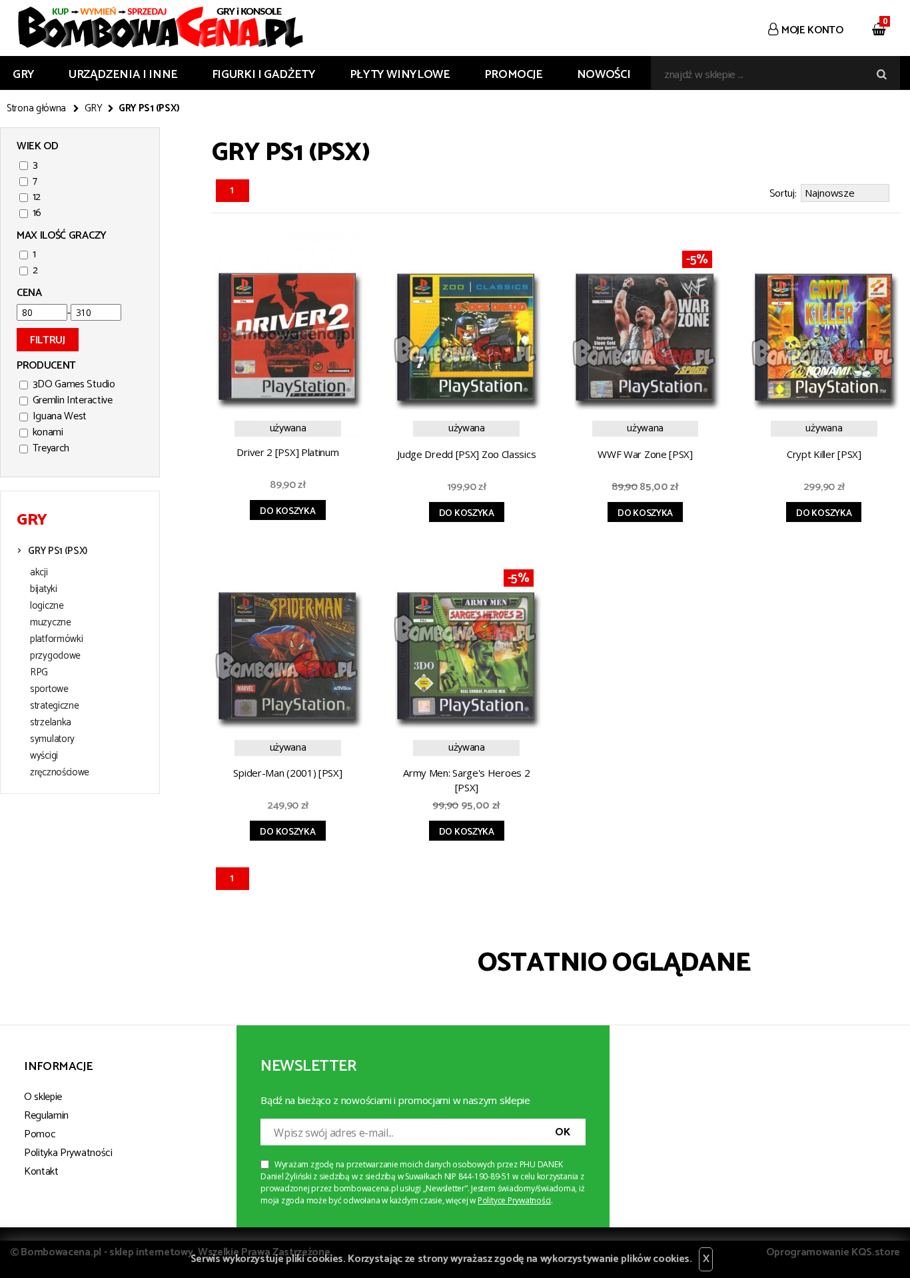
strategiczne (54, 706)
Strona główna (36, 109)
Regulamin (46, 1116)
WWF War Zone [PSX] (645, 454)
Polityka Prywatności (68, 1153)
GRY (24, 75)
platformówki (56, 639)
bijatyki (43, 589)
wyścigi (44, 756)
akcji (39, 573)
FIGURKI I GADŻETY (264, 75)
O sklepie (43, 1097)
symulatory (52, 739)
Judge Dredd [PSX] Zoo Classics (466, 454)
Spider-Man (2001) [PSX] (287, 772)
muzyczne (50, 623)
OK (562, 1132)
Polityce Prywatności (514, 1200)
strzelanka (50, 723)
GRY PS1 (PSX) (57, 551)
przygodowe (55, 656)
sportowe (49, 689)
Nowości (603, 75)
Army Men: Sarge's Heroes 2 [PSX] (466, 780)
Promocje (513, 75)
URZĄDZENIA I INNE (123, 75)
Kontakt (41, 1172)
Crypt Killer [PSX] (824, 454)
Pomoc (39, 1134)
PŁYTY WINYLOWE (400, 75)
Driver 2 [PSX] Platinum (287, 452)
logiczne (47, 606)
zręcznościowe (59, 773)
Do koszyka (287, 511)
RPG (39, 673)
